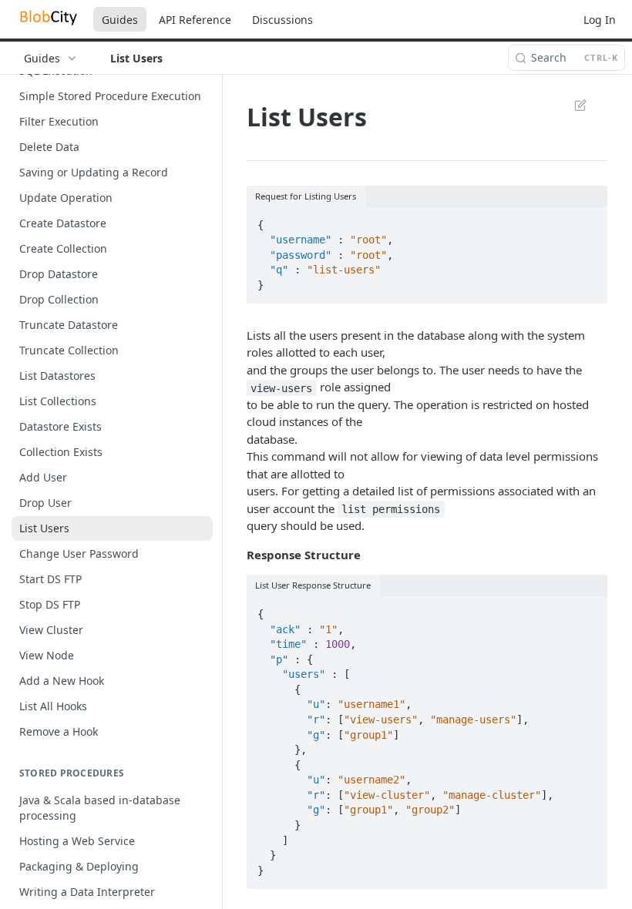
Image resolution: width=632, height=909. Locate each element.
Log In (599, 19)
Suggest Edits (572, 105)
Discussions (282, 19)
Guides (120, 19)
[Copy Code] (589, 220)
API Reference (195, 19)
